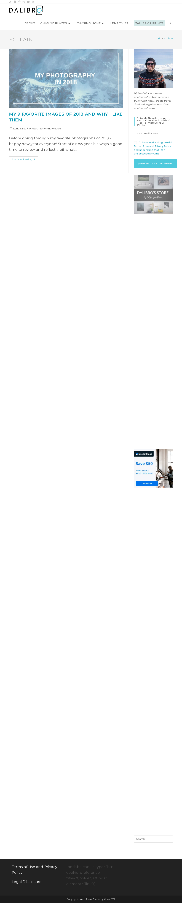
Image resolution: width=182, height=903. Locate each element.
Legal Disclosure (26, 882)
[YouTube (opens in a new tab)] (28, 2)
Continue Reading (25, 160)
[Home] (159, 38)
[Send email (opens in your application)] (33, 2)
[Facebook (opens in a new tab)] (15, 2)
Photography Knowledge (45, 128)
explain (168, 38)
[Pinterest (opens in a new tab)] (19, 2)
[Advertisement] (153, 274)
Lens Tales (19, 128)
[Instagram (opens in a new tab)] (24, 2)
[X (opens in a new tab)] (11, 2)
